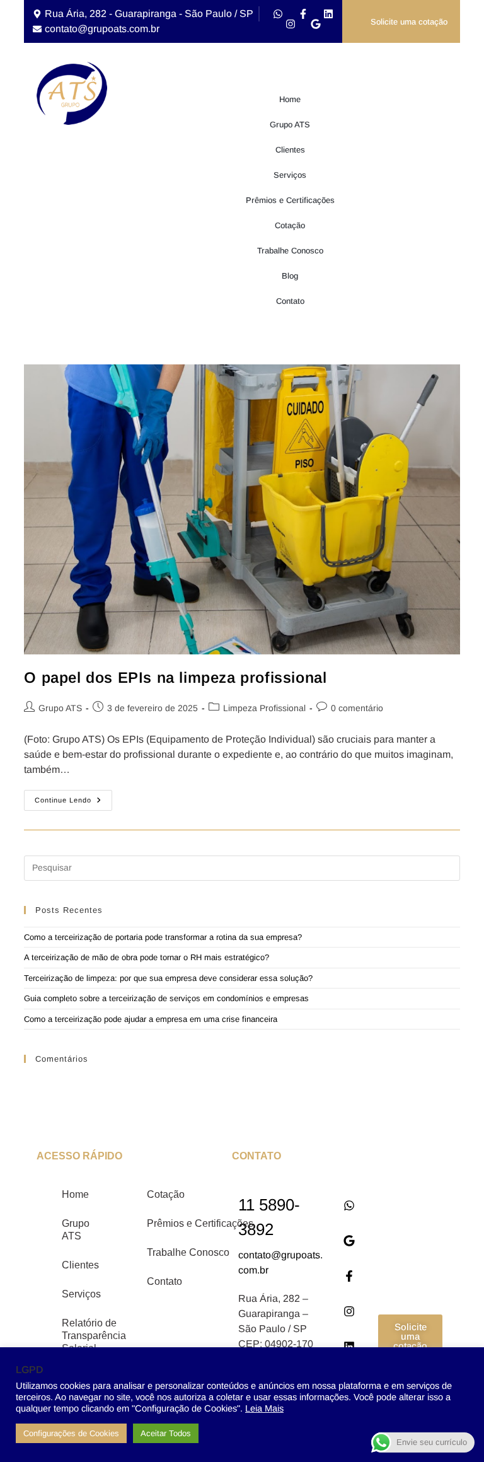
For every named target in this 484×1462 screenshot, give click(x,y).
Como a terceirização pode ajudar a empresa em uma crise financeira (150, 1019)
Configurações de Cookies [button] (71, 1433)
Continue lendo (73, 797)
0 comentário (357, 708)
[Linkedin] (328, 14)
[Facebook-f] (303, 14)
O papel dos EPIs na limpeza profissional (175, 677)
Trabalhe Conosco (290, 250)
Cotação (290, 225)
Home (290, 99)
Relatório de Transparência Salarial (88, 1336)
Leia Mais (264, 1408)
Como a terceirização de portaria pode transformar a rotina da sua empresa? (163, 937)
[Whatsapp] (278, 14)
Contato (290, 301)
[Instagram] (290, 24)
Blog (290, 276)
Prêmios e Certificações (290, 200)
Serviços (290, 175)
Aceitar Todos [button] (166, 1433)
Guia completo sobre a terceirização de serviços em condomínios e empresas (166, 998)
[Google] (316, 24)
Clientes (290, 149)
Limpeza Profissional (264, 708)
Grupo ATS (290, 124)
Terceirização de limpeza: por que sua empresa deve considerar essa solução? (168, 978)
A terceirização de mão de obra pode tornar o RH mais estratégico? (146, 957)
